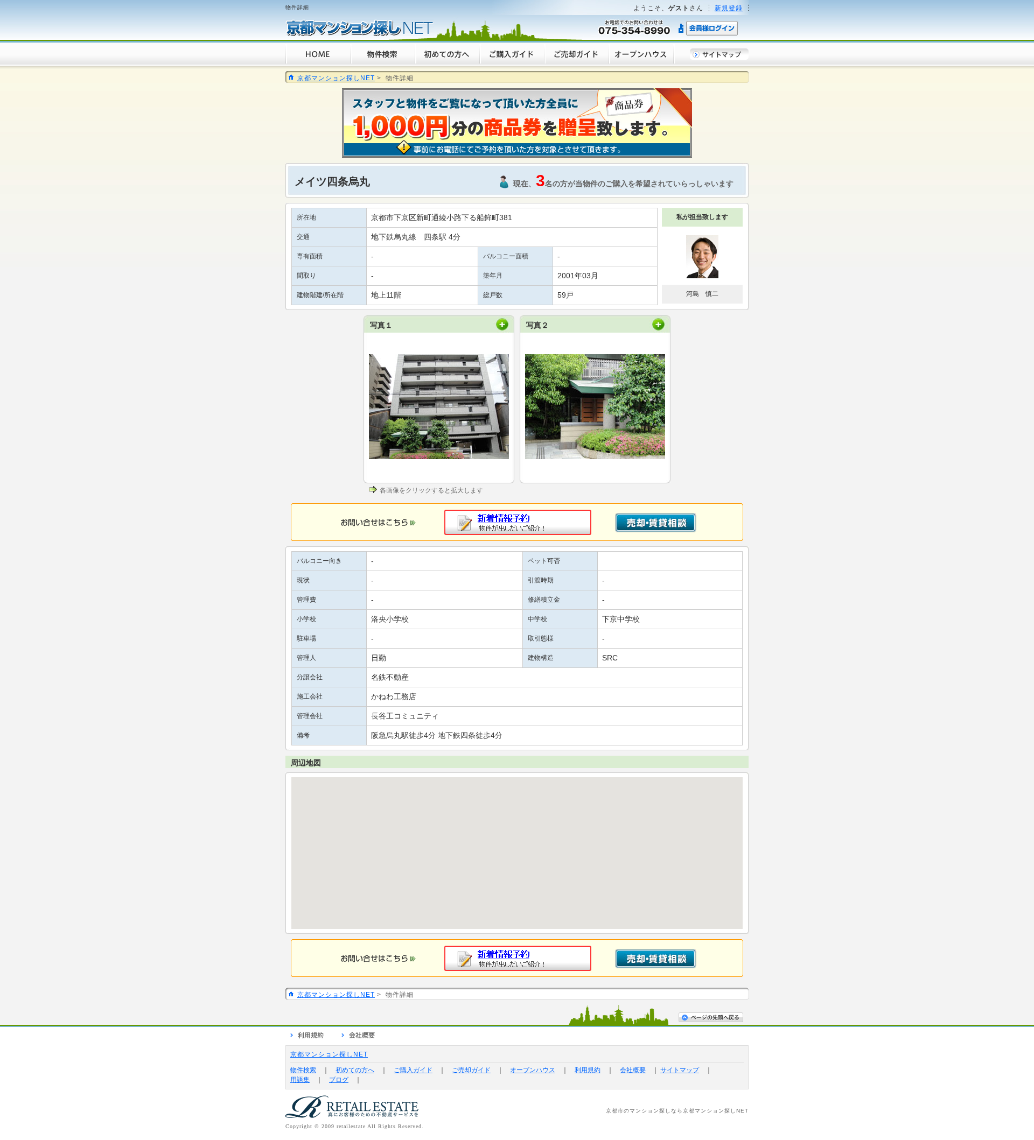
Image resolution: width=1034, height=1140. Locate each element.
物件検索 (303, 1070)
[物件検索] (382, 62)
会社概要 (633, 1070)
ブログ (338, 1079)
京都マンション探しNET (336, 78)
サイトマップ (679, 1070)
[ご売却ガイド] (576, 62)
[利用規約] (307, 1036)
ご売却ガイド (471, 1070)
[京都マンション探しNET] (359, 34)
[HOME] (317, 62)
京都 (612, 1111)
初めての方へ (355, 1070)
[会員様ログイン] (709, 34)
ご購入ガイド (413, 1070)
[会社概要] (358, 1036)
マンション (644, 1111)
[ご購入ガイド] (511, 62)
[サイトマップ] (719, 57)
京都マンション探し (709, 1111)
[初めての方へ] (447, 62)
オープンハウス (532, 1070)
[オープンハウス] (642, 62)
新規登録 (729, 8)
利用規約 (587, 1070)
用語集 (300, 1079)
